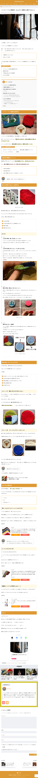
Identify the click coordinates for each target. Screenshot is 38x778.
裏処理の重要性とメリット (8, 87)
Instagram (3, 704)
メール (3, 735)
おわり (4, 105)
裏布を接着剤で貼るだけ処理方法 (9, 89)
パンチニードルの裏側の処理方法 (9, 85)
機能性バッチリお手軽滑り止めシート (11, 103)
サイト (2, 739)
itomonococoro (19, 1)
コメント (3, 715)
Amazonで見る (16, 534)
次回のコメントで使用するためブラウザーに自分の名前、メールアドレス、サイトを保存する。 (20, 744)
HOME (19, 772)
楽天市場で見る (25, 534)
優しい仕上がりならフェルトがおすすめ (11, 100)
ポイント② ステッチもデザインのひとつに (12, 96)
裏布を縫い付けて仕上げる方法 (9, 93)
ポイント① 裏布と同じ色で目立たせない (11, 95)
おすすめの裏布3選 (7, 98)
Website (7, 704)
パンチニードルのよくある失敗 (20, 663)
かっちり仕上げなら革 (8, 102)
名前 (2, 730)
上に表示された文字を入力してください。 (9, 749)
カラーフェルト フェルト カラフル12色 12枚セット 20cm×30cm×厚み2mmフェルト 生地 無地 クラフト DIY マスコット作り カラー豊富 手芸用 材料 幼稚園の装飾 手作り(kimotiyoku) (23, 531)
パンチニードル (10, 663)
